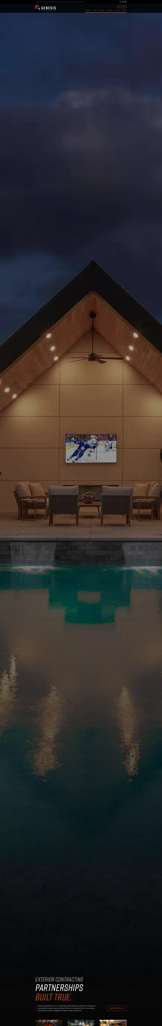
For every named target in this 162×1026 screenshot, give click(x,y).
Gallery (117, 10)
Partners (109, 10)
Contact (124, 10)
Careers (102, 10)
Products (88, 10)
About (95, 10)
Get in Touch (122, 6)
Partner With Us (117, 1008)
